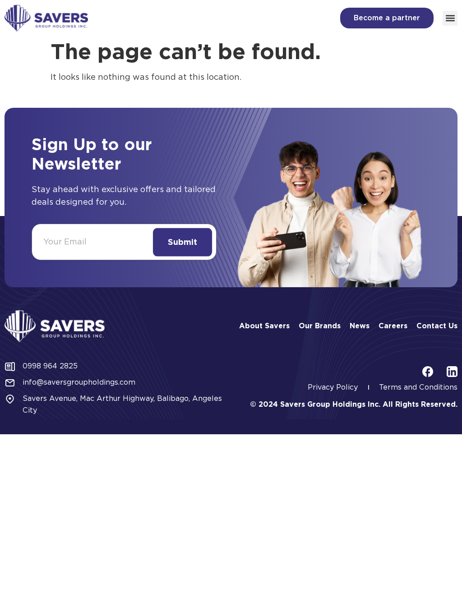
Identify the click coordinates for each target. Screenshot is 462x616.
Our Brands (320, 326)
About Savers (264, 326)
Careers (393, 326)
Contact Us (436, 326)
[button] (450, 18)
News (360, 326)
